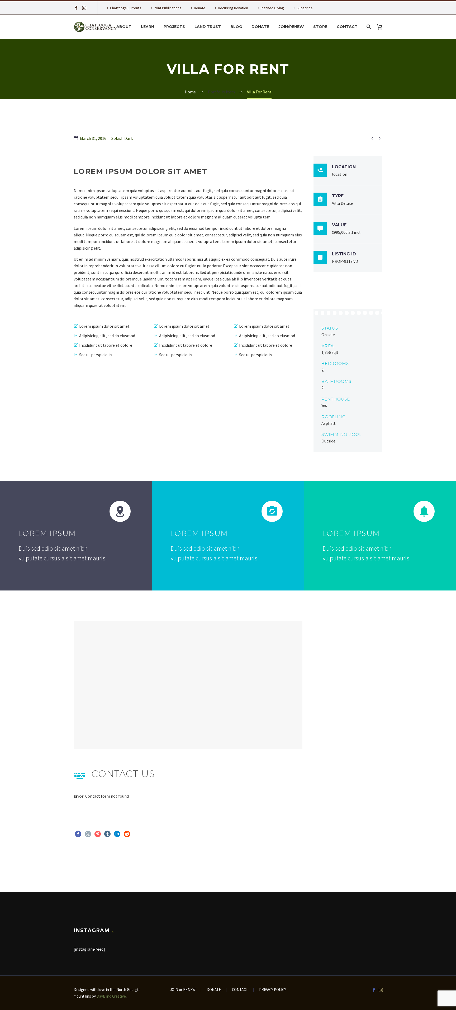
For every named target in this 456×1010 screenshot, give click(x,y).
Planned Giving (272, 8)
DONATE (214, 990)
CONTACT (240, 990)
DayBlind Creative (111, 996)
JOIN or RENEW (183, 990)
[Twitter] (88, 834)
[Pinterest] (97, 834)
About (123, 26)
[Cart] (381, 26)
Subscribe (305, 8)
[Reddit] (127, 834)
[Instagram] (84, 8)
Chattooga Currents (125, 8)
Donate (199, 8)
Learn (147, 26)
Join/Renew (291, 26)
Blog (236, 26)
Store (320, 26)
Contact (347, 26)
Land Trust (207, 26)
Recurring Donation (233, 8)
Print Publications (167, 8)
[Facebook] (76, 8)
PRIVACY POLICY (272, 990)
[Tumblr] (107, 834)
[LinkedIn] (117, 834)
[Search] (368, 26)
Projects (174, 26)
